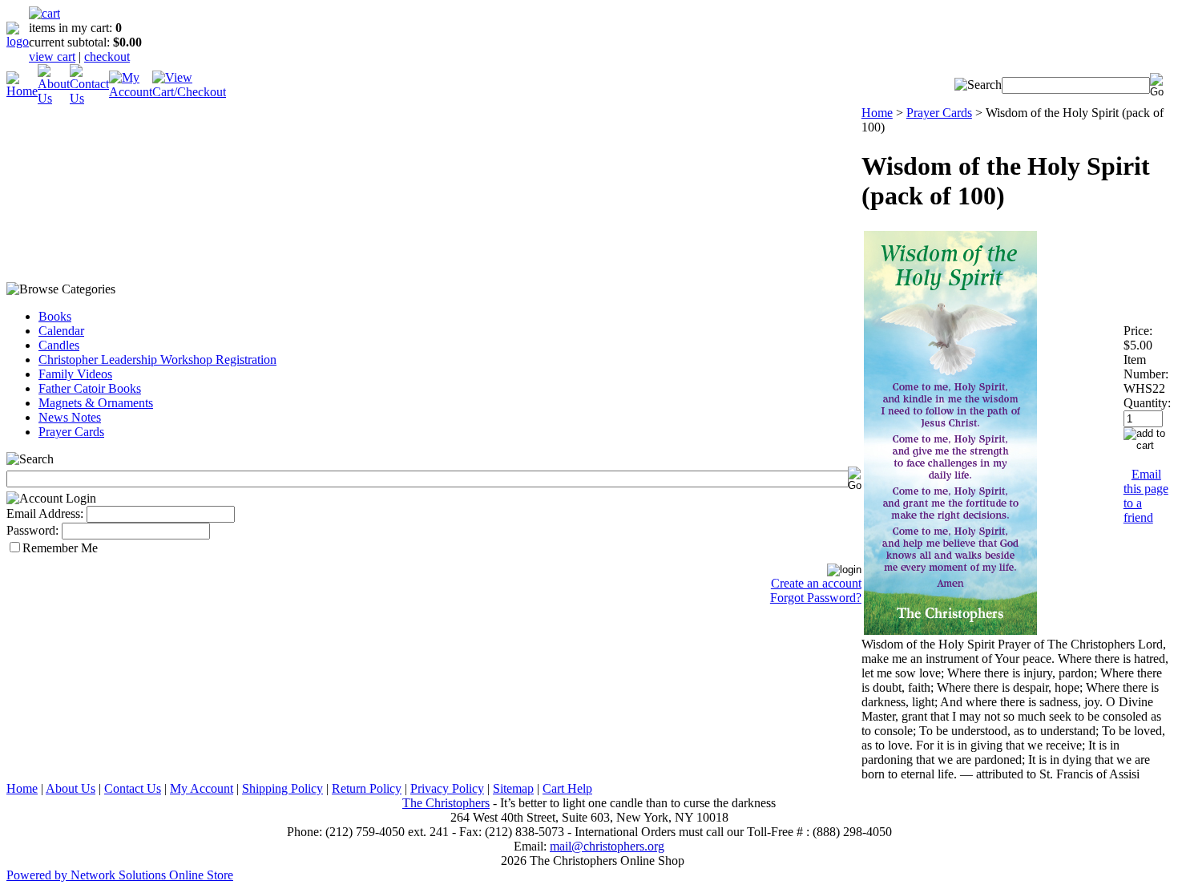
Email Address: (44, 513)
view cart (52, 56)
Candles (58, 345)
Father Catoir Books (89, 388)
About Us (70, 788)
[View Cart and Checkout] (189, 92)
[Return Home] (17, 41)
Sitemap (513, 788)
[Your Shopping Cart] (44, 13)
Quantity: (1147, 403)
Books (54, 316)
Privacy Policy (447, 788)
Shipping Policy (282, 788)
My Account (201, 788)
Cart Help (567, 788)
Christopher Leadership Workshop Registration (157, 359)
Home (877, 112)
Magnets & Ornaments (95, 403)
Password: (32, 530)
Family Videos (75, 374)
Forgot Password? (815, 597)
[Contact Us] (89, 98)
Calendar (61, 330)
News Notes (69, 417)
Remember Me (60, 548)
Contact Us (132, 788)
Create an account (816, 583)
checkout (107, 56)
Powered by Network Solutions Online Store (119, 875)
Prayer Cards (71, 431)
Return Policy (366, 788)
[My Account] (130, 92)
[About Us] (54, 98)
